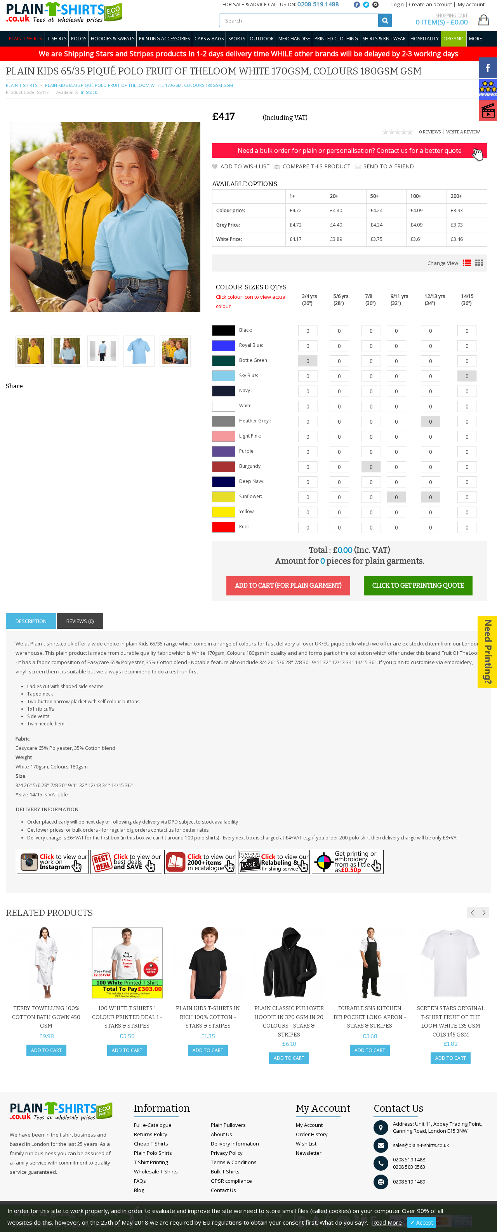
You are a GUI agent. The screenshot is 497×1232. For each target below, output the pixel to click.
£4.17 (296, 239)
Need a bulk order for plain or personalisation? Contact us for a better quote (350, 150)
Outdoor (262, 38)
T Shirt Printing (151, 1162)
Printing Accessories (164, 38)
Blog (139, 1190)
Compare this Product (317, 166)
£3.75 (376, 239)
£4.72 (296, 210)
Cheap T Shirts (151, 1143)
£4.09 (416, 210)
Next (483, 912)
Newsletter (308, 1152)
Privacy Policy (227, 1152)
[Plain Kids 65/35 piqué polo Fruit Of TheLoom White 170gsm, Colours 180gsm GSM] (30, 352)
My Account (309, 1124)
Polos (78, 38)
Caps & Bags (209, 38)
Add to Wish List (245, 166)
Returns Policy (150, 1134)
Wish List (306, 1143)
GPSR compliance (231, 1180)
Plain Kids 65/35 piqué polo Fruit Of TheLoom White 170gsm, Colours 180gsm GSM (139, 85)
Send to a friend (388, 166)
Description (31, 621)
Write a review (463, 132)
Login (397, 4)
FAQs (140, 1180)
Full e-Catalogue (153, 1124)
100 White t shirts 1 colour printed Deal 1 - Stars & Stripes (127, 1017)
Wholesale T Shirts (156, 1171)
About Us (221, 1134)
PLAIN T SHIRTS (21, 85)
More (475, 38)
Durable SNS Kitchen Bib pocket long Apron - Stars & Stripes (370, 1017)
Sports (236, 38)
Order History (312, 1134)
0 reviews (430, 132)
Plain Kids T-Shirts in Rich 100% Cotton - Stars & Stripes (208, 1017)
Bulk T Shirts (225, 1171)
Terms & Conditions (234, 1162)
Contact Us (223, 1190)
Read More (387, 1222)
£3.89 (336, 239)
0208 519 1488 (409, 1159)
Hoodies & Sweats (112, 38)
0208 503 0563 (409, 1167)
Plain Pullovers (228, 1124)
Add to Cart (46, 1050)
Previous (472, 912)
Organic (453, 38)
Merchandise (294, 38)
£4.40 (336, 210)
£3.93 (457, 210)
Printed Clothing (336, 38)
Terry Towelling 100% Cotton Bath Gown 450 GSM (46, 1017)
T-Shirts (56, 38)
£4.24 (376, 210)
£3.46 (457, 239)
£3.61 (416, 239)
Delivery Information (235, 1143)
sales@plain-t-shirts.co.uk (421, 1145)
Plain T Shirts (25, 38)
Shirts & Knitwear (384, 38)
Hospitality (424, 38)
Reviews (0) (80, 621)
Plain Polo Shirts (153, 1152)
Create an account (430, 4)
